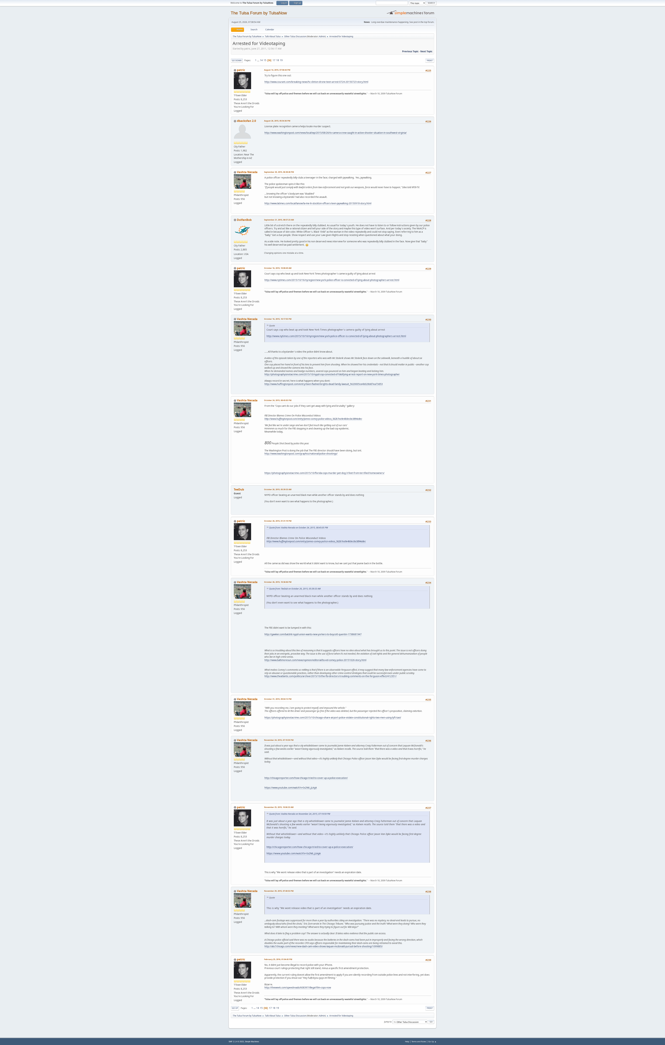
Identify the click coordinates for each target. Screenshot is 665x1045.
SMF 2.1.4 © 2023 (236, 1042)
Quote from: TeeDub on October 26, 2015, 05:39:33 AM (295, 588)
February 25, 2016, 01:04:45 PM (278, 959)
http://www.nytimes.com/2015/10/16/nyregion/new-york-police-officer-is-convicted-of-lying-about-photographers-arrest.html (331, 280)
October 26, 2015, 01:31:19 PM (277, 521)
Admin (322, 36)
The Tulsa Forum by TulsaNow (259, 13)
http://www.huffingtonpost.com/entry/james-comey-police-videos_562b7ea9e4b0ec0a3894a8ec (313, 418)
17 (274, 60)
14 (261, 60)
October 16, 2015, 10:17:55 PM (277, 319)
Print (430, 60)
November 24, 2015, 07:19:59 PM (279, 740)
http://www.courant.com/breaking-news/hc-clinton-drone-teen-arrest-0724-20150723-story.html (316, 81)
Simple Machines (252, 1042)
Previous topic (410, 51)
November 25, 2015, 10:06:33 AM (279, 807)
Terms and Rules (418, 1041)
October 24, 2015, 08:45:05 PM (277, 400)
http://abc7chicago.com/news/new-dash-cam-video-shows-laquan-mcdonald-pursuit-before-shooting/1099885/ (323, 946)
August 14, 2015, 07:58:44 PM (277, 70)
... (258, 60)
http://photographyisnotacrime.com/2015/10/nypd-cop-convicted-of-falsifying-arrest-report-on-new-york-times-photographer (332, 374)
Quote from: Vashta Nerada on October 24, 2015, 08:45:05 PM (298, 527)
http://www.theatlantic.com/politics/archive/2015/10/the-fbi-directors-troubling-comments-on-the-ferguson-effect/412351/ (330, 676)
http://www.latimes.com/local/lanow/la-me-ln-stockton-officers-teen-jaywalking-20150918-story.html (317, 203)
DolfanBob (244, 220)
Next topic (426, 51)
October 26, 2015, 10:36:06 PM (277, 582)
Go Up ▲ (432, 1041)
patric (241, 70)
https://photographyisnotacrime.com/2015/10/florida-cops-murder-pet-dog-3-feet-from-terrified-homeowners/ (324, 473)
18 (277, 60)
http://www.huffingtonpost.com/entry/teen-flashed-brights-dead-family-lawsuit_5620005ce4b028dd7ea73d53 (323, 384)
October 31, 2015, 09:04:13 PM (277, 699)
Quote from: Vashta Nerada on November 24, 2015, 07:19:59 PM (299, 813)
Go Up (235, 1008)
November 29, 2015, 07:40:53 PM (279, 891)
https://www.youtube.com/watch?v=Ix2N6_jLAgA (290, 787)
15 (265, 60)
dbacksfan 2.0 (246, 121)
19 (281, 60)
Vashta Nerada (247, 172)
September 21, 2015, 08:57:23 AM (279, 219)
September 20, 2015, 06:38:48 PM (279, 172)
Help (407, 1041)
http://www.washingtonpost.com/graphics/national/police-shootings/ (301, 453)
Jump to (387, 1021)
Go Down (237, 60)
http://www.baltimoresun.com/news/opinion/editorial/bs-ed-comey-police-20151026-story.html (315, 660)
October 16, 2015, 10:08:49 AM (277, 268)
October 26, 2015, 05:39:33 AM (277, 489)
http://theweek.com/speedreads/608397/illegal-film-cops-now (297, 987)
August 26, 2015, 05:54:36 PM (277, 120)
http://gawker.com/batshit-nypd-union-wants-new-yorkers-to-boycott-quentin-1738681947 (313, 634)
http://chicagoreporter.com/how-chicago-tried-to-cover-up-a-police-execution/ (306, 778)
